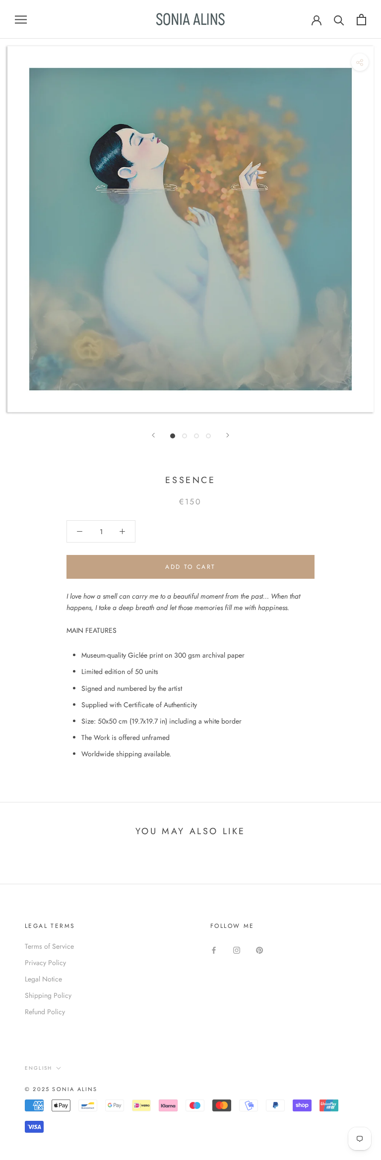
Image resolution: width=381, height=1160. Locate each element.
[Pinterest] (259, 950)
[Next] (227, 435)
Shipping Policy (48, 995)
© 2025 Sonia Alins (61, 1089)
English (38, 1068)
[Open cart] (361, 19)
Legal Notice (43, 979)
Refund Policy (45, 1012)
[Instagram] (236, 950)
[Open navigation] (21, 19)
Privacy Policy (45, 963)
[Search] (339, 19)
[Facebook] (213, 950)
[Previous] (153, 435)
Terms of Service (49, 946)
